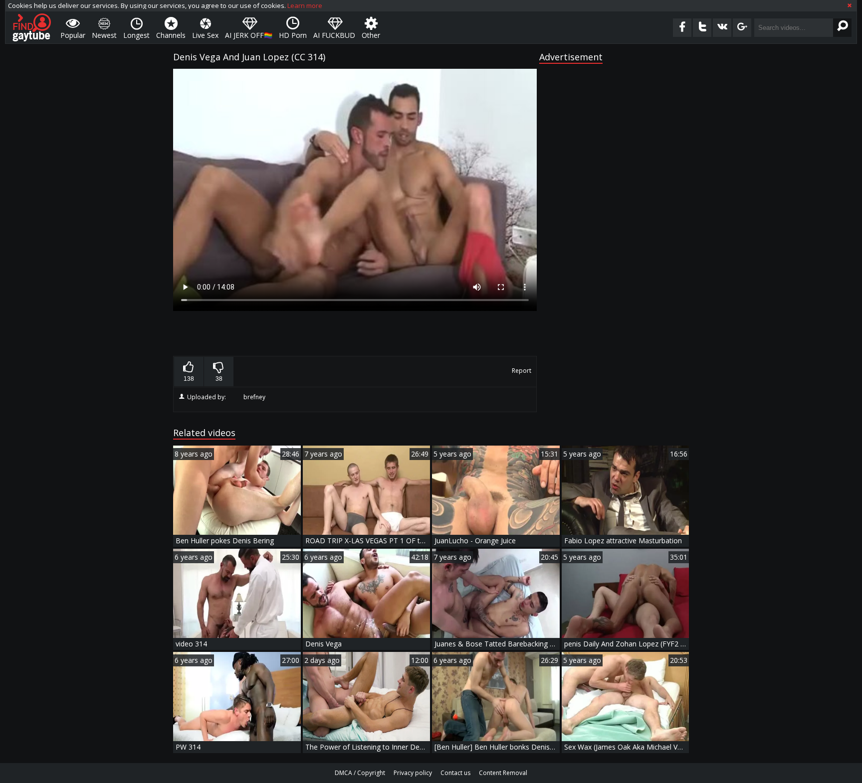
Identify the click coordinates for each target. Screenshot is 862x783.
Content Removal (503, 773)
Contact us (455, 773)
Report (521, 370)
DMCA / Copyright (360, 773)
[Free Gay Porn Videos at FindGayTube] (31, 27)
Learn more (304, 5)
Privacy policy (413, 773)
